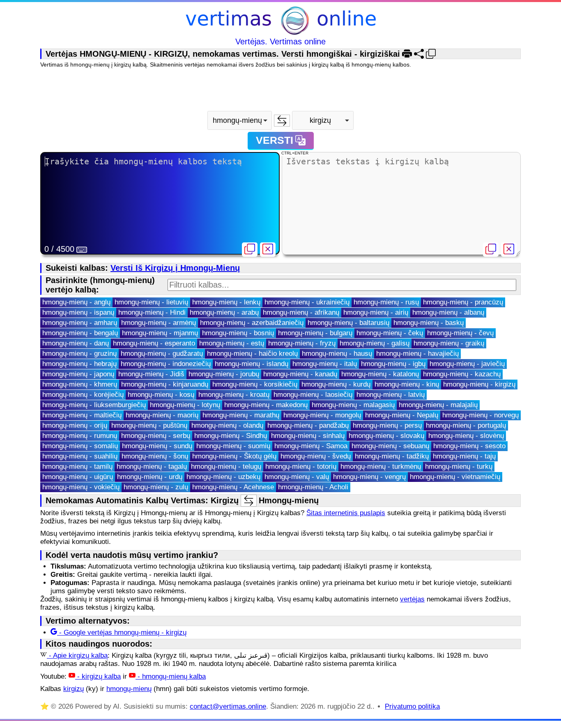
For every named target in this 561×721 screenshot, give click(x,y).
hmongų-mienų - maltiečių (82, 415)
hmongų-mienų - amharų (79, 323)
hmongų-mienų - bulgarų (315, 333)
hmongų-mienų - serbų (155, 436)
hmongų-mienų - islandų (251, 364)
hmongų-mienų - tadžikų (392, 456)
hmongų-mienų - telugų (226, 466)
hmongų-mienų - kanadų (300, 374)
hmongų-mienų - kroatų (233, 395)
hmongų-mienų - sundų (157, 446)
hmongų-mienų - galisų (374, 343)
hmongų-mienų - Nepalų (401, 415)
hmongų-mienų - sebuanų (390, 446)
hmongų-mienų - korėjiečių (83, 395)
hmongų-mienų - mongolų (322, 415)
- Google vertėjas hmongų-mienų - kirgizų (121, 632)
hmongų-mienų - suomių (233, 446)
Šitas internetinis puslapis (345, 513)
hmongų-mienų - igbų (393, 364)
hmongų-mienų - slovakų (386, 436)
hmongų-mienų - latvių (390, 395)
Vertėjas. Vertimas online (280, 41)
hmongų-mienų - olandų (227, 425)
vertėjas (412, 599)
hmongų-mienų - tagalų (152, 466)
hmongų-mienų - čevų (460, 333)
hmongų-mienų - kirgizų (479, 384)
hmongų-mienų (129, 689)
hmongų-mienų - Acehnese (233, 487)
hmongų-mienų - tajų (464, 456)
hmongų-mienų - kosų (161, 395)
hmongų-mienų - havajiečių (417, 353)
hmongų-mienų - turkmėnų (380, 466)
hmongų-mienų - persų (387, 425)
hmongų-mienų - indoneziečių (166, 364)
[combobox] (239, 120)
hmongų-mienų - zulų (156, 487)
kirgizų (73, 689)
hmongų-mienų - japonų (78, 374)
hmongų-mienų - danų (75, 343)
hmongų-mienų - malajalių (438, 405)
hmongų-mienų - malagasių (353, 405)
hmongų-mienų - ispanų (78, 312)
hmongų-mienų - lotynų (185, 405)
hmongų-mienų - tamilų (77, 466)
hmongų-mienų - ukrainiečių (306, 302)
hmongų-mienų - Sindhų (230, 436)
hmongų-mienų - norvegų (480, 415)
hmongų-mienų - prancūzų (463, 302)
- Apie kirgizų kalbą (77, 655)
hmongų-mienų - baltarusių (348, 323)
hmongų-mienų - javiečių (467, 364)
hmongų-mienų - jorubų (224, 374)
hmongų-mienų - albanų (448, 312)
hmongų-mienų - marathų (240, 415)
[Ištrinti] (268, 249)
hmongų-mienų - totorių (300, 466)
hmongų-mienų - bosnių (238, 333)
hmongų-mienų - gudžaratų (162, 353)
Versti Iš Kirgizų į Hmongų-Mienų (175, 267)
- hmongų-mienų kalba (171, 676)
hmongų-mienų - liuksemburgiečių (94, 405)
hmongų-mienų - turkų (458, 466)
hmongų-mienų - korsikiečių (254, 384)
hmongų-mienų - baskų (428, 323)
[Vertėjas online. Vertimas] (280, 21)
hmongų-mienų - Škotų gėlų (234, 456)
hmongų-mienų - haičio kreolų (252, 353)
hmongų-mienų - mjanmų (160, 333)
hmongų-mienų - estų (231, 343)
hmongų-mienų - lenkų (226, 302)
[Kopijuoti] (250, 249)
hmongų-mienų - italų (324, 364)
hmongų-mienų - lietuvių (151, 302)
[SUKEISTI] (282, 121)
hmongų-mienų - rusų (386, 302)
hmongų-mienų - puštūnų (149, 425)
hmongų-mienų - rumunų (79, 436)
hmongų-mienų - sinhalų (308, 436)
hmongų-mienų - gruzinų (79, 353)
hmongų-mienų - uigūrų (77, 477)
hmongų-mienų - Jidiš (151, 374)
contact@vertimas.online (228, 706)
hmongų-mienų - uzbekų (223, 477)
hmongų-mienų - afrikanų (301, 312)
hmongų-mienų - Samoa (310, 446)
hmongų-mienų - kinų (407, 384)
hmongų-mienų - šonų (155, 456)
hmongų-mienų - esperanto (154, 343)
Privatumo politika (412, 706)
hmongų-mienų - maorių (162, 415)
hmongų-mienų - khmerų (79, 384)
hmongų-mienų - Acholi (313, 487)
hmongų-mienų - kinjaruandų (164, 384)
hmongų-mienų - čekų (389, 333)
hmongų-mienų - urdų (149, 477)
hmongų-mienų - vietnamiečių (455, 477)
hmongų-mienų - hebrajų (79, 364)
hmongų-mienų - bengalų (80, 333)
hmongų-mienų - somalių (80, 446)
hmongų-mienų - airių (375, 312)
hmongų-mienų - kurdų (335, 384)
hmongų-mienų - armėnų (158, 323)
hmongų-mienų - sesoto (469, 446)
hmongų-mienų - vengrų (369, 477)
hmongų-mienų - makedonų (266, 405)
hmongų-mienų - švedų (315, 456)
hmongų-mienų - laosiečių (313, 395)
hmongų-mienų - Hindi (152, 312)
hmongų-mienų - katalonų (380, 374)
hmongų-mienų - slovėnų (466, 436)
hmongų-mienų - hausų (337, 353)
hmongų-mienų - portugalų (466, 425)
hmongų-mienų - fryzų (302, 343)
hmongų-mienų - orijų (74, 425)
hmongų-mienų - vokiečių (81, 487)
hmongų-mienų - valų (296, 477)
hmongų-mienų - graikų (449, 343)
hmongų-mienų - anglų (76, 302)
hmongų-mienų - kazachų (462, 374)
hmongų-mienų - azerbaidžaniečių (251, 323)
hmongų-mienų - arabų (224, 312)
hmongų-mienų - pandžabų (308, 425)
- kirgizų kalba (98, 676)
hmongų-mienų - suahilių (79, 456)
